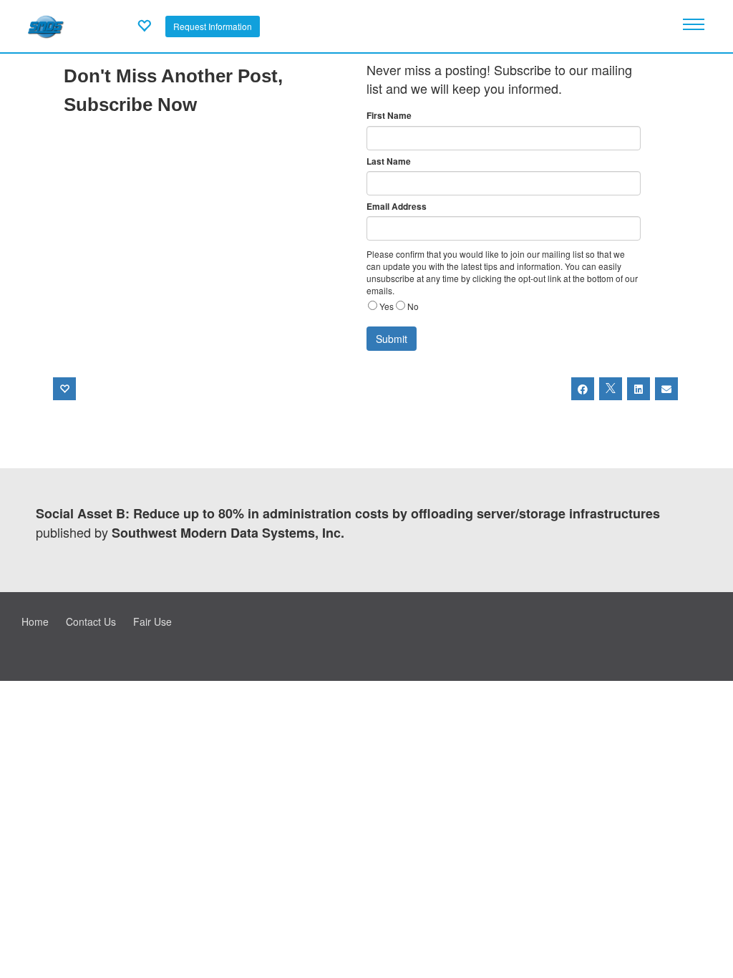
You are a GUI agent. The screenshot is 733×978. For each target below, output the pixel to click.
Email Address (396, 206)
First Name (389, 116)
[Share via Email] (666, 389)
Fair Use (152, 621)
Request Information (212, 26)
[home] (45, 24)
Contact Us (91, 621)
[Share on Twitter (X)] (611, 389)
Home (35, 621)
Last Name (388, 161)
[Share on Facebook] (583, 389)
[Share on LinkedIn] (638, 389)
